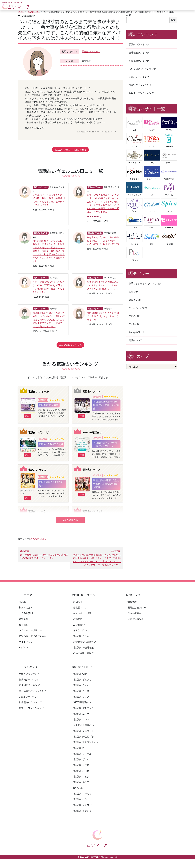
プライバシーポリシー (30, 630)
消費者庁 (132, 602)
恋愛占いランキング (139, 44)
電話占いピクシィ (82, 811)
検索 (128, 15)
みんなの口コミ (34, 12)
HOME (21, 12)
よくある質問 (26, 613)
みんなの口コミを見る (70, 345)
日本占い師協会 (135, 619)
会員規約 (23, 624)
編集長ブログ (135, 300)
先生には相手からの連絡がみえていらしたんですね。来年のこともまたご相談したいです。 (103, 285)
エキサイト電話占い (83, 725)
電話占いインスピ (38, 432)
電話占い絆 (79, 748)
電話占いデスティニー (84, 708)
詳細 (27, 416)
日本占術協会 (134, 613)
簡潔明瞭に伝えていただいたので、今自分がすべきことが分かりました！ (103, 316)
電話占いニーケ (37, 511)
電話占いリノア (91, 469)
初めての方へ (26, 607)
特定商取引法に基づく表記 (32, 636)
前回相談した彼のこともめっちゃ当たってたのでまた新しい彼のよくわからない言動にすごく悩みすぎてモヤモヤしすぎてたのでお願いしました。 (49, 320)
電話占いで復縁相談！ (84, 647)
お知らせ (133, 291)
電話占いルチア (81, 782)
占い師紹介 (134, 324)
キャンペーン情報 (138, 308)
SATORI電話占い (92, 432)
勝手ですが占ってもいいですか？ (146, 283)
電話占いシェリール (83, 731)
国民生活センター (136, 607)
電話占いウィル (81, 685)
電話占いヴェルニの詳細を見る (70, 149)
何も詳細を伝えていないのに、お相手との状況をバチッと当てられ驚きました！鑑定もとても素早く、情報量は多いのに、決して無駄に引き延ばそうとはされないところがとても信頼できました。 (49, 251)
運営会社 (23, 619)
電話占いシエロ (81, 765)
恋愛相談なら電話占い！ (85, 642)
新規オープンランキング (141, 93)
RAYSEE (78, 788)
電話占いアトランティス (85, 742)
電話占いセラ (80, 799)
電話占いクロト (91, 391)
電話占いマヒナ (81, 776)
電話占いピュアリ (82, 679)
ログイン (23, 647)
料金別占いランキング (140, 85)
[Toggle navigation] (191, 5)
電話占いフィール (38, 391)
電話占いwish (80, 674)
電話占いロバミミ (92, 511)
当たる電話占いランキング (142, 69)
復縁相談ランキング (139, 52)
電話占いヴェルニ (91, 51)
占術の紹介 (134, 316)
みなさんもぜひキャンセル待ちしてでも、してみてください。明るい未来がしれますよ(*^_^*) (103, 240)
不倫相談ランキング (139, 60)
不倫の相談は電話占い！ (85, 653)
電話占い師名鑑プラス (84, 736)
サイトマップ (26, 642)
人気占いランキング (139, 77)
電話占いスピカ (81, 771)
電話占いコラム (137, 340)
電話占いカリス (37, 469)
